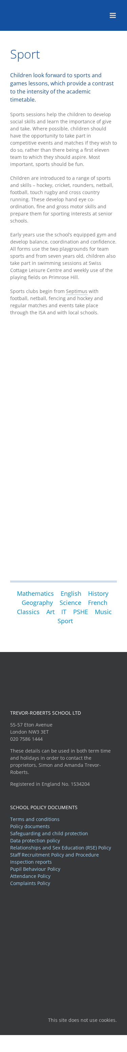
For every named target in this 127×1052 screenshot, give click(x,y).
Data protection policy (35, 840)
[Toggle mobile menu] (113, 15)
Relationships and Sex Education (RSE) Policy (60, 847)
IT (63, 612)
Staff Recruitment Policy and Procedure (54, 854)
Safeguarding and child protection (49, 833)
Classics (28, 612)
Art (50, 612)
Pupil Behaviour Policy (35, 869)
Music (104, 612)
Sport (65, 621)
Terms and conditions (35, 819)
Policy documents (30, 826)
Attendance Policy (30, 876)
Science (70, 602)
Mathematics (35, 593)
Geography (38, 602)
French (97, 602)
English (71, 593)
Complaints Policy (30, 883)
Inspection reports (31, 862)
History (98, 593)
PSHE (80, 612)
